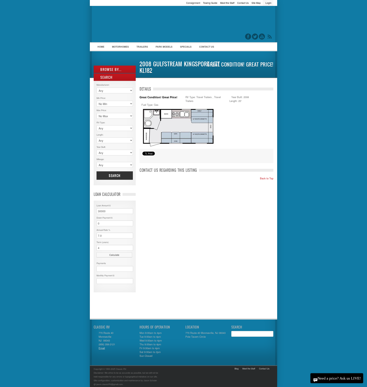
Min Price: (101, 97)
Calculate (114, 254)
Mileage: (100, 159)
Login (268, 2)
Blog (237, 368)
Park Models (164, 46)
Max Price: (101, 110)
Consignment (193, 2)
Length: (100, 134)
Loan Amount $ (103, 205)
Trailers (140, 47)
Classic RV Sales (122, 25)
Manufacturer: (103, 84)
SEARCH (106, 77)
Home (100, 46)
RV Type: (101, 122)
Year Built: (101, 146)
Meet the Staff (227, 2)
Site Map (256, 2)
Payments (101, 263)
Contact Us (243, 2)
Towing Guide (210, 2)
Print (144, 158)
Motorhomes (118, 47)
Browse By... (110, 69)
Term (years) (103, 242)
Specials (186, 46)
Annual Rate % (103, 229)
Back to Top (266, 178)
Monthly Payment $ (105, 275)
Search (115, 175)
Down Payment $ (104, 217)
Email (102, 348)
